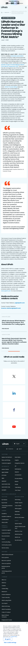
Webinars (17, 511)
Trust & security (6, 597)
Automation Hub (6, 484)
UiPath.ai (4, 582)
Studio (16, 484)
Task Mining (18, 487)
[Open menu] (26, 7)
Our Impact (5, 603)
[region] (14, 634)
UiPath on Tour (18, 531)
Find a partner (5, 557)
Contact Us (10, 448)
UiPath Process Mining (11, 87)
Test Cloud (17, 490)
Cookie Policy (14, 636)
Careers (4, 585)
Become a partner (6, 560)
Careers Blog (5, 588)
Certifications (5, 519)
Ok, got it (8, 639)
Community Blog (6, 542)
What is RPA (5, 522)
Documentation (6, 536)
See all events (18, 540)
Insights (17, 460)
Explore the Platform (7, 457)
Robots (16, 481)
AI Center (4, 475)
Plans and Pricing (6, 460)
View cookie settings (10, 642)
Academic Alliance (6, 516)
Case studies (18, 505)
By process (4, 502)
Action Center (5, 469)
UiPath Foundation (6, 609)
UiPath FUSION (18, 523)
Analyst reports (18, 502)
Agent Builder (5, 472)
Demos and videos (19, 517)
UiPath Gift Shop (6, 606)
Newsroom (4, 591)
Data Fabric (18, 457)
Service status (5, 548)
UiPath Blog (17, 499)
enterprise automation (17, 56)
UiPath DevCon (18, 534)
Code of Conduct (6, 612)
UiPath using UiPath (6, 600)
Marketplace (18, 469)
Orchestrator (18, 475)
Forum (3, 539)
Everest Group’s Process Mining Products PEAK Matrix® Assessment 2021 (12, 65)
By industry (4, 499)
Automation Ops (6, 487)
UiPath (17, 537)
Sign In (20, 448)
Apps (3, 478)
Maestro (17, 472)
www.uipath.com (6, 291)
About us (4, 579)
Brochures (17, 514)
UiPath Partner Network (7, 554)
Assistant (4, 481)
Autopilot (4, 490)
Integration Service (19, 463)
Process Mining (18, 478)
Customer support (6, 463)
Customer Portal (6, 533)
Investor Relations (6, 594)
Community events (7, 545)
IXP (15, 466)
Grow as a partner (6, 563)
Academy (4, 513)
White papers (18, 508)
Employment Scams (7, 620)
